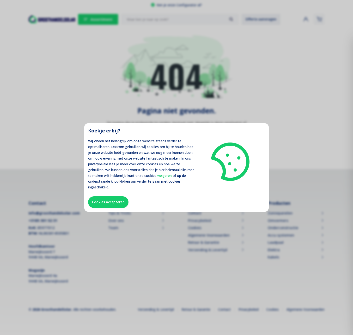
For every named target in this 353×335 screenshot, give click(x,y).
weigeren (164, 175)
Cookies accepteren (108, 202)
